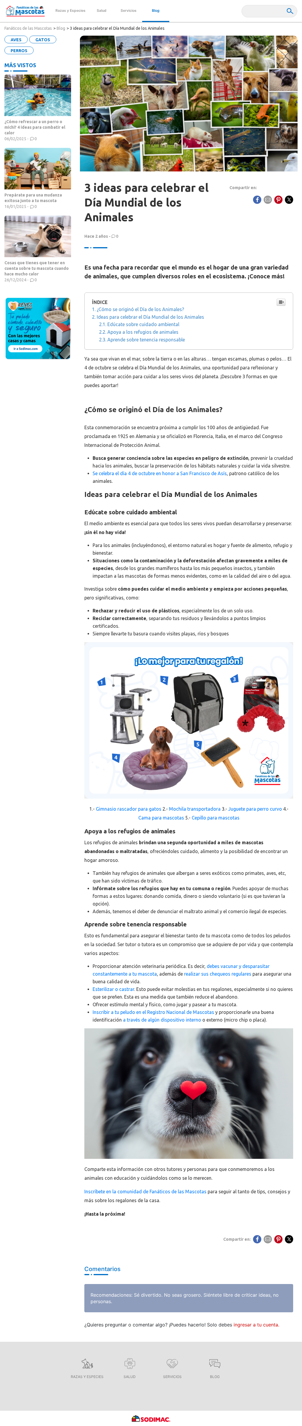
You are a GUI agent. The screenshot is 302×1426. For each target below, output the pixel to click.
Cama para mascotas (161, 817)
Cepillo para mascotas (215, 817)
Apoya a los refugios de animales (143, 332)
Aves (16, 39)
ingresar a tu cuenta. (256, 1325)
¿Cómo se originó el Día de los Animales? (140, 309)
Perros (19, 50)
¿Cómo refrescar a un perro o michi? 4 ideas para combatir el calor (34, 127)
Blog (156, 10)
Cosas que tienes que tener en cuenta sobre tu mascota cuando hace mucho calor (36, 268)
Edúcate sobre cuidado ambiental (143, 324)
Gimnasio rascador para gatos (128, 809)
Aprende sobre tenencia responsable (146, 339)
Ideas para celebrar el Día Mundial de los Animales (150, 317)
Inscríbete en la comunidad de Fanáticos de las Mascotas (145, 1191)
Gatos (42, 39)
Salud (101, 10)
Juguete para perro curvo (255, 809)
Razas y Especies (70, 10)
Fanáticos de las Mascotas (28, 28)
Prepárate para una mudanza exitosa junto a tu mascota (33, 198)
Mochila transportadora (195, 809)
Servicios (129, 10)
